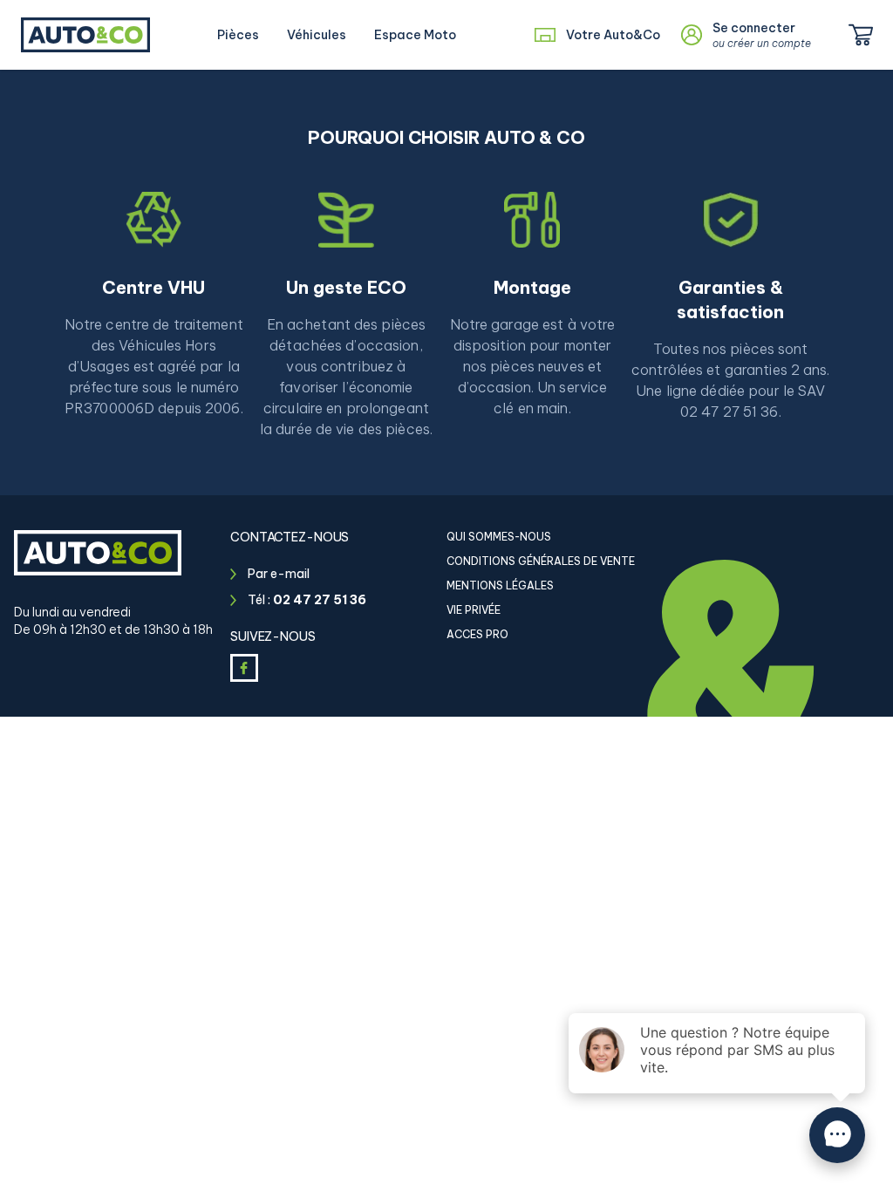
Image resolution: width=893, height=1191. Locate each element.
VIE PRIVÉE (473, 609)
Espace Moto (415, 35)
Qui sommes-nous (498, 536)
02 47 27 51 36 (319, 600)
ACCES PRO (477, 634)
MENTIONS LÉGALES (500, 585)
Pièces (238, 35)
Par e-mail (279, 574)
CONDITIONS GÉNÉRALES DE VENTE (540, 561)
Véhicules (316, 35)
